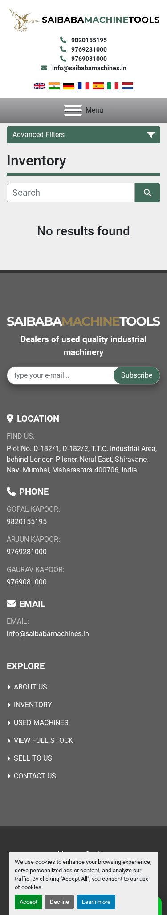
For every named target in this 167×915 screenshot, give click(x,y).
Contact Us (35, 776)
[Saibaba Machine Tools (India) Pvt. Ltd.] (83, 320)
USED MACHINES (41, 722)
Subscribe (136, 375)
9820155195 (88, 40)
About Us (30, 687)
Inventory (33, 705)
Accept (28, 902)
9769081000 (88, 58)
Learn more (96, 902)
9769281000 (88, 49)
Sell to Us (33, 758)
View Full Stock (43, 740)
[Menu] (73, 110)
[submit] (148, 192)
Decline (59, 902)
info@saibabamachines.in (88, 68)
